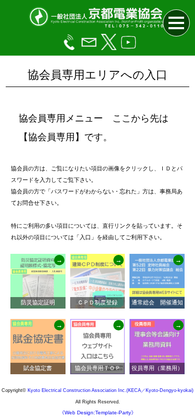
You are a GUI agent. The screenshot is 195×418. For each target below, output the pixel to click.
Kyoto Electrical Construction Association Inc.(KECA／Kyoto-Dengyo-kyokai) (110, 390)
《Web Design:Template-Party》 (97, 412)
